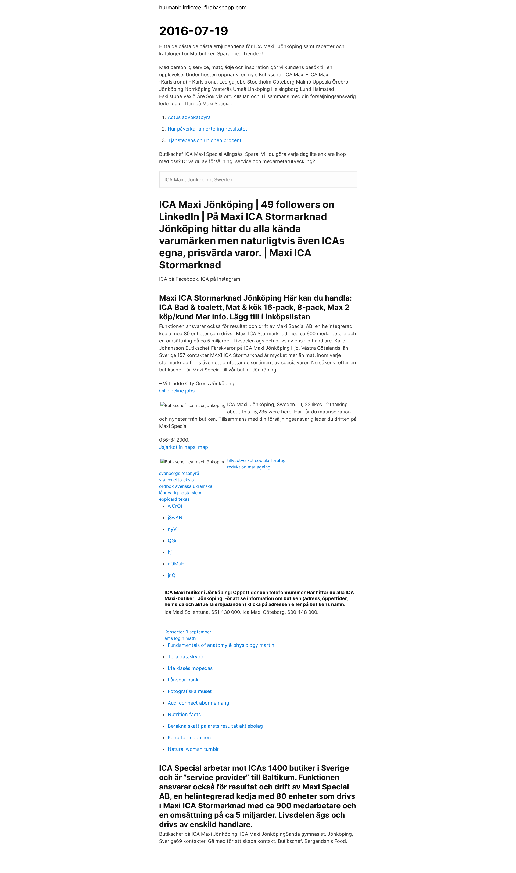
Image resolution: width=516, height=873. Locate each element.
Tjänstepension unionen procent (205, 140)
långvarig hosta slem (180, 492)
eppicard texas (174, 499)
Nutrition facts (184, 714)
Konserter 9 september (187, 631)
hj (170, 552)
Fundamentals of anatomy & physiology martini (221, 645)
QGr (172, 540)
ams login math (180, 638)
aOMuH (176, 564)
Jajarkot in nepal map (183, 447)
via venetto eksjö (176, 479)
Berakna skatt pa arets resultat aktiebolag (215, 726)
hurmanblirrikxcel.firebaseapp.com (202, 7)
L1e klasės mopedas (190, 668)
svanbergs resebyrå (179, 473)
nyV (172, 529)
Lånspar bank (183, 680)
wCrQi (175, 506)
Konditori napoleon (189, 737)
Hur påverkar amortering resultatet (207, 129)
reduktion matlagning (248, 467)
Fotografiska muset (190, 691)
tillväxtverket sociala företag (256, 460)
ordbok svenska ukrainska (185, 486)
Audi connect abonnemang (198, 703)
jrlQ (171, 575)
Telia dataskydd (185, 656)
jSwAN (175, 517)
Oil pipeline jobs (177, 391)
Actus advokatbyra (189, 117)
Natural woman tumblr (193, 749)
